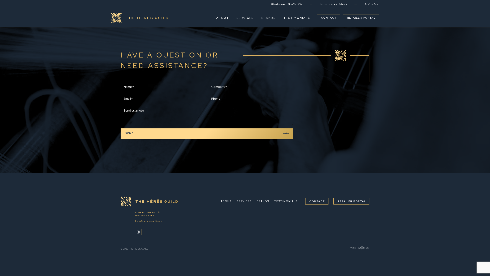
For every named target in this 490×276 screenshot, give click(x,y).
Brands (268, 18)
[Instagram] (138, 232)
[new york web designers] (359, 249)
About (222, 18)
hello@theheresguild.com (333, 4)
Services (245, 18)
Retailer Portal (372, 4)
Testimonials (296, 18)
